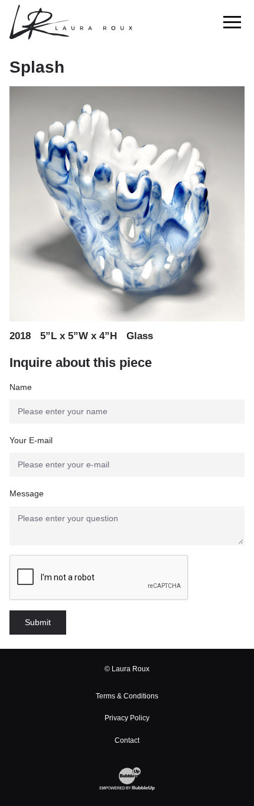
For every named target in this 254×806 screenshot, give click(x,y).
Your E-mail (31, 440)
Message (26, 493)
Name (20, 387)
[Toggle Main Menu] (232, 22)
